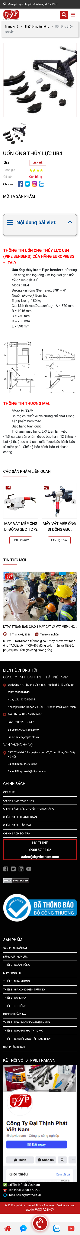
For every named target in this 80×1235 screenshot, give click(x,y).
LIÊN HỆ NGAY (21, 540)
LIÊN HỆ (37, 162)
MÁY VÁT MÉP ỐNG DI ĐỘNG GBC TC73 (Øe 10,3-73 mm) (20, 529)
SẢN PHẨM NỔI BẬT (15, 948)
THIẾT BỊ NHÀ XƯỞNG (16, 981)
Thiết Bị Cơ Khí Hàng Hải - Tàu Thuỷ (27, 1038)
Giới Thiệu (9, 792)
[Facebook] (20, 183)
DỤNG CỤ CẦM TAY (14, 1014)
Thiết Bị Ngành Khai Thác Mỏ (23, 1030)
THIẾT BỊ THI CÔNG (14, 1006)
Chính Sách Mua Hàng (18, 800)
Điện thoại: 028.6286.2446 (25, 714)
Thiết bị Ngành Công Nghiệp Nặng (26, 1022)
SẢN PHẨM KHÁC (14, 1047)
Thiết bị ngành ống (37, 26)
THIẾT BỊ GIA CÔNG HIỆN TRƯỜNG (24, 989)
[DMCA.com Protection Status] (16, 880)
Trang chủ (11, 26)
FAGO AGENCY (44, 1209)
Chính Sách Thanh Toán (20, 817)
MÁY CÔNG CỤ (12, 973)
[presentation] (6, 501)
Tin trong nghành (50, 634)
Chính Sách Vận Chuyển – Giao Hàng (28, 808)
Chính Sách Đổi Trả (16, 833)
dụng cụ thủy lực (15, 956)
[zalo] (41, 183)
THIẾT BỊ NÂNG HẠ (14, 997)
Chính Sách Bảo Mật (17, 825)
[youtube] (71, 1228)
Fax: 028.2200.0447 (21, 722)
